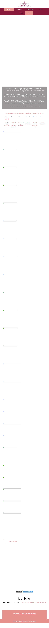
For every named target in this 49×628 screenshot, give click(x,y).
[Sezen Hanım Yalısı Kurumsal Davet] (33, 547)
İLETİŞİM (21, 13)
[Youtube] (27, 617)
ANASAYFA (9, 9)
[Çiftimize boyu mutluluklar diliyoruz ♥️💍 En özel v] (24, 570)
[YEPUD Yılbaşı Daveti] (16, 546)
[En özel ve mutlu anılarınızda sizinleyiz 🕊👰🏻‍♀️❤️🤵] (33, 567)
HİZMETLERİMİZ (30, 9)
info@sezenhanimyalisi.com (34, 602)
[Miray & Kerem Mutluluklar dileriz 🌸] (16, 552)
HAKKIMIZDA (19, 9)
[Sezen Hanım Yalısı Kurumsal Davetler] (24, 547)
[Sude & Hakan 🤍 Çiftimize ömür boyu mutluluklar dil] (7, 562)
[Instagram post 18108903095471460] (7, 547)
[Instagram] (21, 617)
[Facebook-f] (24, 617)
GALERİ (40, 9)
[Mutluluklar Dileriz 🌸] (42, 546)
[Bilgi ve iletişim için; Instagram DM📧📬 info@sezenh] (42, 563)
